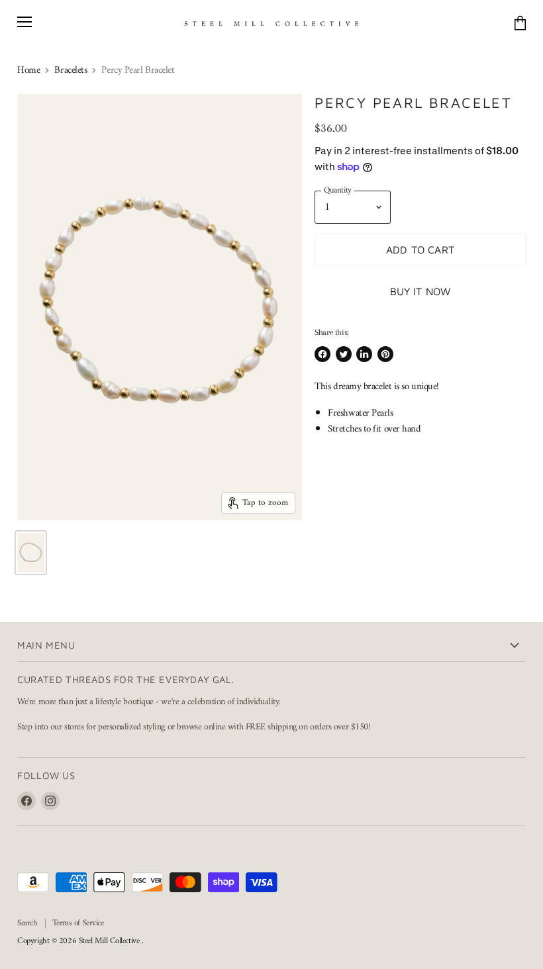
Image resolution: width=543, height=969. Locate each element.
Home (28, 70)
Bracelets (70, 70)
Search (27, 923)
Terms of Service (78, 923)
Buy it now (420, 291)
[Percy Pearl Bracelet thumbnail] (31, 552)
